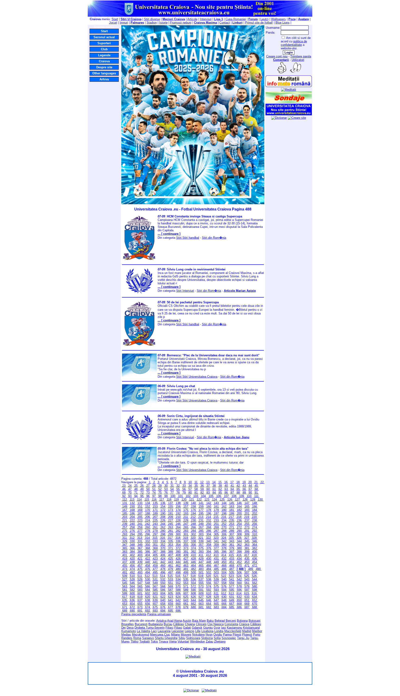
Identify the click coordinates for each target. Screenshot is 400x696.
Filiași (169, 627)
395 (216, 551)
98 (159, 496)
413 (216, 555)
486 (224, 569)
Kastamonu (234, 627)
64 (232, 489)
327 (246, 537)
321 (200, 537)
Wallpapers (278, 19)
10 (190, 482)
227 (170, 520)
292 (254, 531)
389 (170, 551)
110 (249, 496)
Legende (104, 55)
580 (254, 586)
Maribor (257, 631)
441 (155, 562)
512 (147, 576)
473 (124, 569)
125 (222, 499)
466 (208, 565)
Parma (227, 634)
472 (254, 565)
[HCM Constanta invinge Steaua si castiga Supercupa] (139, 260)
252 (224, 524)
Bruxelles (127, 624)
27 (147, 485)
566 (147, 586)
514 (162, 576)
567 (155, 586)
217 (231, 517)
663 (201, 603)
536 (193, 579)
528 (132, 579)
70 (129, 492)
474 (132, 569)
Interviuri (206, 19)
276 (132, 531)
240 (132, 524)
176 (193, 510)
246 (178, 524)
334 (162, 541)
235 (231, 520)
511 (140, 576)
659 (170, 603)
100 (172, 496)
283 (185, 531)
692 (147, 610)
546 (132, 583)
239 (124, 524)
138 (178, 503)
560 (239, 583)
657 (155, 603)
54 (172, 489)
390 (178, 551)
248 (193, 524)
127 (237, 499)
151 (140, 506)
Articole (192, 19)
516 (178, 576)
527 (124, 579)
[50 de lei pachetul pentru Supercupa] (139, 346)
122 (199, 499)
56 (184, 489)
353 (170, 544)
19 (244, 482)
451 (231, 562)
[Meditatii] (192, 656)
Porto (256, 634)
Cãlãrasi (178, 624)
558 (224, 583)
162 (224, 506)
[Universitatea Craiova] (289, 114)
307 (231, 534)
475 (140, 569)
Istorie (163, 22)
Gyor (217, 627)
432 (224, 558)
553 (185, 583)
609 (201, 593)
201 (247, 513)
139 (185, 503)
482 (193, 569)
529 (140, 579)
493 (140, 572)
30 (166, 485)
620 (147, 597)
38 (214, 485)
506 (239, 572)
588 (178, 590)
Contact (224, 22)
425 (170, 558)
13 (207, 482)
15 (219, 482)
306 (224, 534)
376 (208, 548)
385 (140, 551)
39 (220, 485)
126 (229, 499)
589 (185, 590)
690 (132, 610)
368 (147, 548)
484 (208, 569)
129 (252, 499)
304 (208, 534)
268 (208, 527)
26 (141, 485)
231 (201, 520)
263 (170, 527)
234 (224, 520)
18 (238, 482)
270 (224, 527)
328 (254, 537)
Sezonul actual (104, 37)
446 (193, 562)
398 (239, 551)
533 (170, 579)
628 (208, 597)
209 (170, 517)
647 (216, 600)
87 (232, 492)
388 (162, 551)
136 (162, 503)
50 (147, 489)
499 (185, 572)
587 (170, 590)
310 (254, 534)
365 (124, 548)
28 (153, 485)
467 (216, 565)
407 (170, 555)
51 (153, 489)
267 (201, 527)
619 (140, 597)
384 (132, 551)
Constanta (231, 624)
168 (132, 510)
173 (170, 510)
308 (239, 534)
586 (162, 590)
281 (170, 531)
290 (239, 531)
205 (140, 517)
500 (193, 572)
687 (247, 607)
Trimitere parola (300, 56)
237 (247, 520)
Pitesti (237, 634)
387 (155, 551)
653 (124, 603)
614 (239, 593)
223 (140, 520)
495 (155, 572)
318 (178, 537)
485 (216, 569)
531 (155, 579)
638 (147, 600)
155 (170, 506)
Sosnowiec (229, 638)
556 (208, 583)
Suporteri (104, 43)
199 (231, 513)
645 (201, 600)
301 (185, 534)
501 (201, 572)
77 (172, 492)
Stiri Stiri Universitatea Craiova (196, 376)
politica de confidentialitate (294, 43)
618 (132, 597)
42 (238, 485)
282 (178, 531)
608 (193, 593)
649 (231, 600)
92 (123, 496)
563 (124, 586)
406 (162, 555)
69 (123, 492)
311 (124, 537)
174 (178, 510)
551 (170, 583)
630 (224, 597)
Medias (126, 634)
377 (216, 548)
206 (147, 517)
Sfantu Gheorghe (166, 638)
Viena (173, 641)
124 (214, 499)
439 (140, 562)
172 (162, 510)
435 (247, 558)
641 (170, 600)
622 (162, 597)
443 (170, 562)
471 (247, 565)
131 (124, 503)
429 (201, 558)
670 (254, 603)
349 (140, 544)
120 (184, 499)
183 (247, 510)
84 (214, 492)
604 (162, 593)
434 (239, 558)
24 (129, 485)
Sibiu (181, 638)
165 (247, 506)
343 (231, 541)
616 (254, 593)
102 (188, 496)
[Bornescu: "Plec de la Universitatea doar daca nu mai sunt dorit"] (139, 375)
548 (147, 583)
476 (147, 569)
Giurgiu (208, 627)
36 (202, 485)
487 (231, 569)
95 (141, 496)
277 (140, 531)
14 (213, 482)
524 (239, 576)
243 (155, 524)
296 (147, 534)
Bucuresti (141, 624)
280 (162, 531)
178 (208, 510)
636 (132, 600)
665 (216, 603)
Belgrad (220, 620)
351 (155, 544)
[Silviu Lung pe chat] (139, 406)
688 (254, 607)
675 (155, 607)
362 (239, 544)
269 (216, 527)
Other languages (104, 73)
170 (147, 510)
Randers (126, 638)
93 (129, 496)
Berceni (231, 620)
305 (216, 534)
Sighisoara (193, 638)
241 (140, 524)
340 (208, 541)
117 (161, 499)
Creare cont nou (277, 56)
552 (178, 583)
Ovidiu (217, 634)
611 (216, 593)
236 (239, 520)
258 (132, 527)
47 (129, 489)
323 (216, 537)
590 (193, 590)
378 (224, 548)
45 (256, 485)
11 (196, 482)
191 (170, 513)
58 (196, 489)
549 (155, 583)
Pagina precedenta (133, 614)
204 (132, 517)
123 (206, 499)
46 (123, 489)
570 (178, 586)
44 (250, 485)
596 (239, 590)
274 (254, 527)
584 (147, 590)
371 (170, 548)
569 (170, 586)
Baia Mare (199, 620)
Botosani (254, 620)
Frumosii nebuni (180, 22)
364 (254, 544)
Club (104, 49)
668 (239, 603)
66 (244, 489)
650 (239, 600)
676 (162, 607)
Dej (123, 627)
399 (247, 551)
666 (224, 603)
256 (254, 524)
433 (231, 558)
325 (231, 537)
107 (226, 496)
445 (185, 562)
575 (216, 586)
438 (132, 562)
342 (224, 541)
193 (185, 513)
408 (178, 555)
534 (178, 579)
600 (132, 593)
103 (195, 496)
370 (162, 548)
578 (239, 586)
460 (162, 565)
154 (162, 506)
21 (256, 482)
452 (239, 562)
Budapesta (155, 624)
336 (178, 541)
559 (231, 583)
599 (124, 593)
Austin (187, 620)
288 (224, 531)
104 (203, 496)
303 (201, 534)
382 (254, 548)
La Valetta (143, 631)
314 (147, 537)
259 (140, 527)
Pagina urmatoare (159, 614)
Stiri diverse (152, 19)
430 (208, 558)
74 (153, 492)
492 (132, 572)
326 (239, 537)
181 (231, 510)
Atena (178, 620)
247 (185, 524)
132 (132, 503)
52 (159, 489)
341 (216, 541)
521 (216, 576)
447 (201, 562)
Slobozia (207, 638)
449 (216, 562)
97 (153, 496)
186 (132, 513)
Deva (130, 627)
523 (231, 576)
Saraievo (148, 638)
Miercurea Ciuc (160, 634)
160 (208, 506)
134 (147, 503)
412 (208, 555)
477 (155, 569)
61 (214, 489)
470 (239, 565)
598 (254, 590)
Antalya (161, 620)
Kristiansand (251, 627)
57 (190, 489)
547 (140, 583)
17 (231, 482)
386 (147, 551)
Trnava (163, 641)
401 (124, 555)
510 (132, 576)
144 (224, 503)
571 (185, 586)
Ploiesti (247, 634)
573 (201, 586)
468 (224, 565)
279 (155, 531)
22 (262, 482)
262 (162, 527)
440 (147, 562)
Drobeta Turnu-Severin (149, 627)
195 (201, 513)
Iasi (223, 627)
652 (254, 600)
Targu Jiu (243, 638)
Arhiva (104, 79)
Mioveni (186, 634)
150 (132, 506)
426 (178, 558)
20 (250, 482)
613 (231, 593)
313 (139, 537)
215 (216, 517)
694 (162, 610)
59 (202, 489)
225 (155, 520)
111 (256, 496)
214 (208, 517)
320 (193, 537)
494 (147, 572)
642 (178, 600)
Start (115, 19)
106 (218, 496)
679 (185, 607)
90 (250, 492)
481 (185, 569)
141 (201, 503)
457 (140, 565)
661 (185, 603)
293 (124, 534)
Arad (170, 620)
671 (124, 607)
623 (170, 597)
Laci (154, 631)
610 (208, 593)
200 (239, 513)
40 (226, 485)
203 (124, 517)
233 (216, 520)
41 (232, 485)
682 (208, 607)
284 (193, 531)
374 (193, 548)
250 (208, 524)
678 (178, 607)
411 (201, 555)
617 (124, 597)
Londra (218, 631)
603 (155, 593)
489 (250, 569)
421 (140, 558)
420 (132, 558)
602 (147, 593)
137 (170, 503)
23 (123, 485)
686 (239, 607)
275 (124, 531)
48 (135, 489)
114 (139, 499)
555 (201, 583)
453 (247, 562)
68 (256, 489)
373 (185, 548)
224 (147, 520)
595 (231, 590)
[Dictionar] (279, 117)
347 (124, 544)
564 (132, 586)
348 (132, 544)
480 (178, 569)
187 (140, 513)
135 (155, 503)
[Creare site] (297, 117)
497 (170, 572)
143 (216, 503)
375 (201, 548)
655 (140, 603)
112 (124, 499)
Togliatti (144, 641)
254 (239, 524)
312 (132, 537)
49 (141, 489)
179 (216, 510)
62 (220, 489)
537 (201, 579)
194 (193, 513)
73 (147, 492)
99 (166, 496)
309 (247, 534)
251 (216, 524)
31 (172, 485)
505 (231, 572)
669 (247, 603)
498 (178, 572)
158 (193, 506)
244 (162, 524)
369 (155, 548)
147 (247, 503)
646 (208, 600)
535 (185, 579)
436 (254, 558)
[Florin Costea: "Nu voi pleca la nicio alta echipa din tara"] (139, 469)
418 (254, 555)
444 (178, 562)
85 (220, 492)
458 (147, 565)
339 (201, 541)
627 (201, 597)
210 (178, 517)
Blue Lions (282, 22)
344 (239, 541)
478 (162, 569)
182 (239, 510)
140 (193, 503)
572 (193, 586)
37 (208, 485)
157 (185, 506)
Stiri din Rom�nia (214, 237)
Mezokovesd (140, 634)
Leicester (178, 631)
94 (135, 496)
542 (239, 579)
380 (239, 548)
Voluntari (183, 641)
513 (155, 576)
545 (124, 583)
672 (132, 607)
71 (135, 492)
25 (135, 485)
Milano (175, 634)
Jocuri (113, 22)
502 (208, 572)
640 (162, 600)
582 (132, 590)
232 (208, 520)
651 (247, 600)
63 (226, 489)
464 (193, 565)
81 (196, 492)
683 (216, 607)
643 (185, 600)
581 (124, 590)
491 (124, 572)
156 (178, 506)
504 (224, 572)
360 (224, 544)
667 (231, 603)
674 (147, 607)
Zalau (209, 641)
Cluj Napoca (215, 624)
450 (224, 562)
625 (185, 597)
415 (231, 555)
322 (208, 537)
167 (124, 510)
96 (147, 496)
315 (155, 537)
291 (247, 531)
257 (124, 527)
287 (216, 531)
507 (247, 572)
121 (191, 499)
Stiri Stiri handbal (187, 237)
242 (147, 524)
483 (201, 569)
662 (193, 603)
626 (193, 597)
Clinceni (201, 624)
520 (208, 576)
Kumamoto (128, 631)
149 (124, 506)
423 (155, 558)
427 (185, 558)
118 (169, 499)
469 (231, 565)
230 (193, 520)
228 (178, 520)
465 (201, 565)
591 (201, 590)
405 (155, 555)
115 (147, 499)
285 (201, 531)
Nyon (209, 634)
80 (190, 492)
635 (124, 600)
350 (147, 544)
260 (147, 527)
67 (250, 489)
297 (155, 534)
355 (185, 544)
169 (140, 510)
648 (224, 600)
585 (155, 590)
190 (162, 513)
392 (193, 551)
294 (132, 534)
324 (223, 537)
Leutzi (264, 19)
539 (216, 579)
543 (247, 579)
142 (208, 503)
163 (231, 506)
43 (244, 485)
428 (193, 558)
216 (223, 517)
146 (239, 503)
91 (256, 492)
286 (208, 531)
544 (254, 579)
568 (162, 586)
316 (162, 537)
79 (184, 492)
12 (201, 482)
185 (124, 513)
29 (159, 485)
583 (140, 590)
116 (154, 499)
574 (208, 586)
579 (247, 586)
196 (208, 513)
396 (224, 551)
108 (234, 496)
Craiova (104, 61)
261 (155, 527)
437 (124, 562)
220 (254, 517)
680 (193, 607)
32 (178, 485)
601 (140, 593)
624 (178, 597)
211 (185, 517)
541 (231, 579)
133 (140, 503)
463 (185, 565)
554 (193, 583)
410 (193, 555)
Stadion (152, 22)
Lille (197, 631)
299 (170, 534)
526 (254, 576)
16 (225, 482)
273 (247, 527)
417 (246, 555)
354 (178, 544)
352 (162, 544)
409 (185, 555)
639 (155, 600)
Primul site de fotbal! (259, 22)
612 (223, 593)
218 (239, 517)
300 (178, 534)
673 (140, 607)
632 (239, 597)
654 (132, 603)
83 (208, 492)
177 (201, 510)
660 (178, 603)
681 (201, 607)
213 (200, 517)
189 (155, 513)
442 (162, 562)
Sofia (217, 638)
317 (170, 537)
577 (231, 586)
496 (162, 572)
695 (170, 610)
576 (224, 586)
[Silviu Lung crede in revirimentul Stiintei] (139, 293)
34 (190, 485)
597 (247, 590)
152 (147, 506)
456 (132, 565)
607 (185, 593)
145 (231, 503)
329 (124, 541)
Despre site (104, 67)
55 (178, 489)
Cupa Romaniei (235, 19)
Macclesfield (232, 631)
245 (170, 524)
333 (155, 541)
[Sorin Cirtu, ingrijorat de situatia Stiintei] (139, 439)
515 (170, 576)
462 (178, 565)
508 (254, 572)
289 (231, 531)
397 (231, 551)
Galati (187, 627)
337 (185, 541)
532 (162, 579)
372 (178, 548)
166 (254, 506)
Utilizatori (298, 60)
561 (247, 583)
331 (140, 541)
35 (196, 485)
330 (132, 541)
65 (238, 489)
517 (185, 576)
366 (132, 548)
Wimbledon (197, 641)
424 (162, 558)
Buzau (168, 624)
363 (247, 544)
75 (159, 492)
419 (124, 558)
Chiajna (190, 624)
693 (155, 610)
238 (254, 520)
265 (185, 527)
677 (170, 607)
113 (132, 499)
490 (258, 569)
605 (170, 593)
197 (216, 513)
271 (231, 527)
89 (244, 492)
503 (216, 572)
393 (201, 551)
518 (193, 576)
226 (162, 520)
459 (155, 565)
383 (124, 551)
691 (140, 610)
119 (176, 499)
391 (185, 551)
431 (216, 558)
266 (193, 527)
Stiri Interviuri (185, 290)
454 (254, 562)
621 (155, 597)
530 (147, 579)
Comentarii (281, 60)
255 (247, 524)
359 (216, 544)
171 (155, 510)
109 (241, 496)
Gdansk (197, 627)
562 (254, 583)
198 (224, 513)
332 (147, 541)
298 (162, 534)
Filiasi (178, 627)
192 (178, 513)
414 (223, 555)
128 (245, 499)
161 (216, 506)
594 (224, 590)
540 (224, 579)
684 (224, 607)
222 (132, 520)
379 (231, 548)
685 (231, 607)
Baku (210, 620)
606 (178, 593)
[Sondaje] (289, 102)
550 (162, 583)
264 (178, 527)
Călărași (255, 624)
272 (239, 527)
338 (193, 541)
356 (193, 544)
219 (246, 517)
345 (247, 541)
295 (140, 534)
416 (239, 555)
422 (147, 558)
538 (208, 579)
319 (185, 537)
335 (170, 541)
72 (141, 492)
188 (147, 513)
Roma (137, 638)
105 (211, 496)
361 (231, 544)
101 (180, 496)
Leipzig (189, 631)
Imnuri (124, 22)
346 (254, 541)
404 (147, 555)
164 (239, 506)
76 (166, 492)
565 (140, 586)
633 (247, 597)
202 (254, 513)
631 (231, 597)
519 (200, 576)
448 (208, 562)
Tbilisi (134, 641)
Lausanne (164, 631)
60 (208, 489)
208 (162, 517)
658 (162, 603)
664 (208, 603)
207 (155, 517)
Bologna (242, 620)
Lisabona (207, 631)
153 (155, 506)
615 (246, 593)
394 (208, 551)
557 (216, 583)
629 (216, 597)
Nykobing (198, 634)
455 (124, 565)
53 (166, 489)
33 (184, 485)
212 (193, 517)
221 (124, 520)
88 (238, 492)
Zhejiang (219, 641)
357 (201, 544)
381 (247, 548)
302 (193, 534)
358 (208, 544)
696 (178, 610)
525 (246, 576)
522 (223, 576)
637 (140, 600)
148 (254, 503)
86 (226, 492)
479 (170, 569)
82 (202, 492)
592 (208, 590)
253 (231, 524)
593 (216, 590)
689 (124, 610)
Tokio (154, 641)
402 (132, 555)
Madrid (246, 631)
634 (254, 597)
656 (147, 603)
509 (124, 576)
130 (260, 499)
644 (193, 600)
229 (185, 520)
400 (254, 551)
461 (170, 565)
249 (201, 524)
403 (140, 555)
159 (201, 506)
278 (147, 531)
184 (254, 510)
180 (224, 510)
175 (185, 510)
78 (178, 492)
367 (140, 548)
